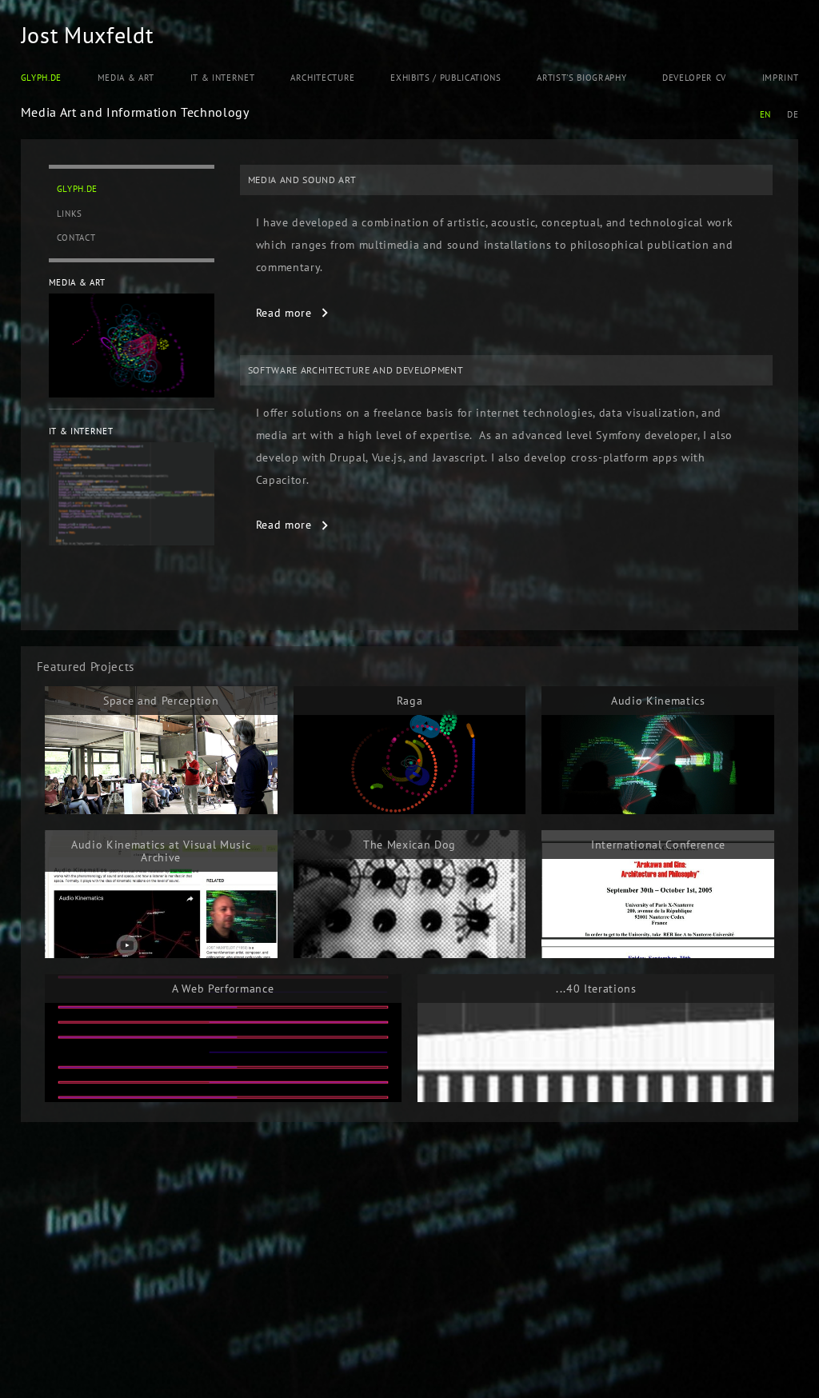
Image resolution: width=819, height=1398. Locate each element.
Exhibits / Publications (445, 77)
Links (69, 213)
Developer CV (694, 77)
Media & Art (126, 77)
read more (284, 313)
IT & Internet (222, 77)
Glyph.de (41, 77)
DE (792, 114)
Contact (76, 237)
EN (765, 114)
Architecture (322, 77)
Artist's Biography (581, 77)
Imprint (780, 77)
